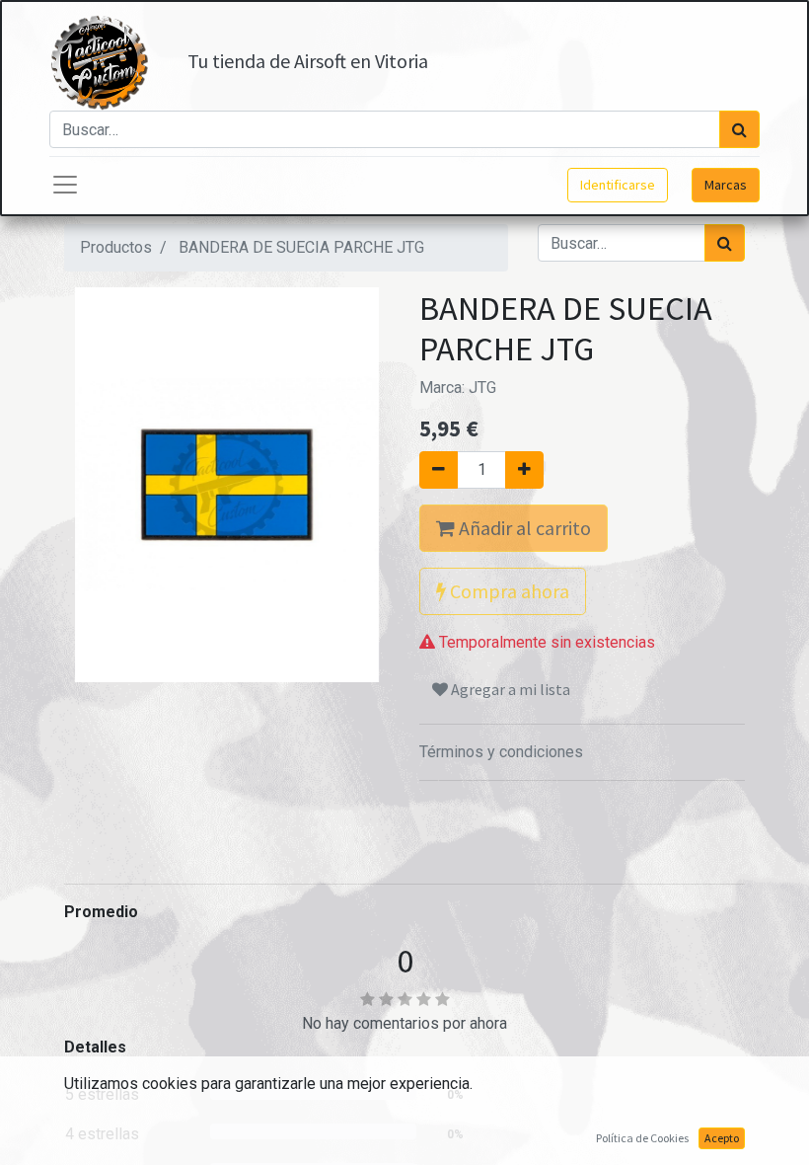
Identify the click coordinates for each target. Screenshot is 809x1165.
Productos (116, 247)
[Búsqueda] (739, 129)
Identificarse (617, 185)
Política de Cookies (642, 1137)
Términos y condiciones (501, 751)
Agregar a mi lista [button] (509, 689)
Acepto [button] (721, 1137)
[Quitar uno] (438, 470)
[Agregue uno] (524, 470)
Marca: (457, 387)
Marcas (725, 185)
